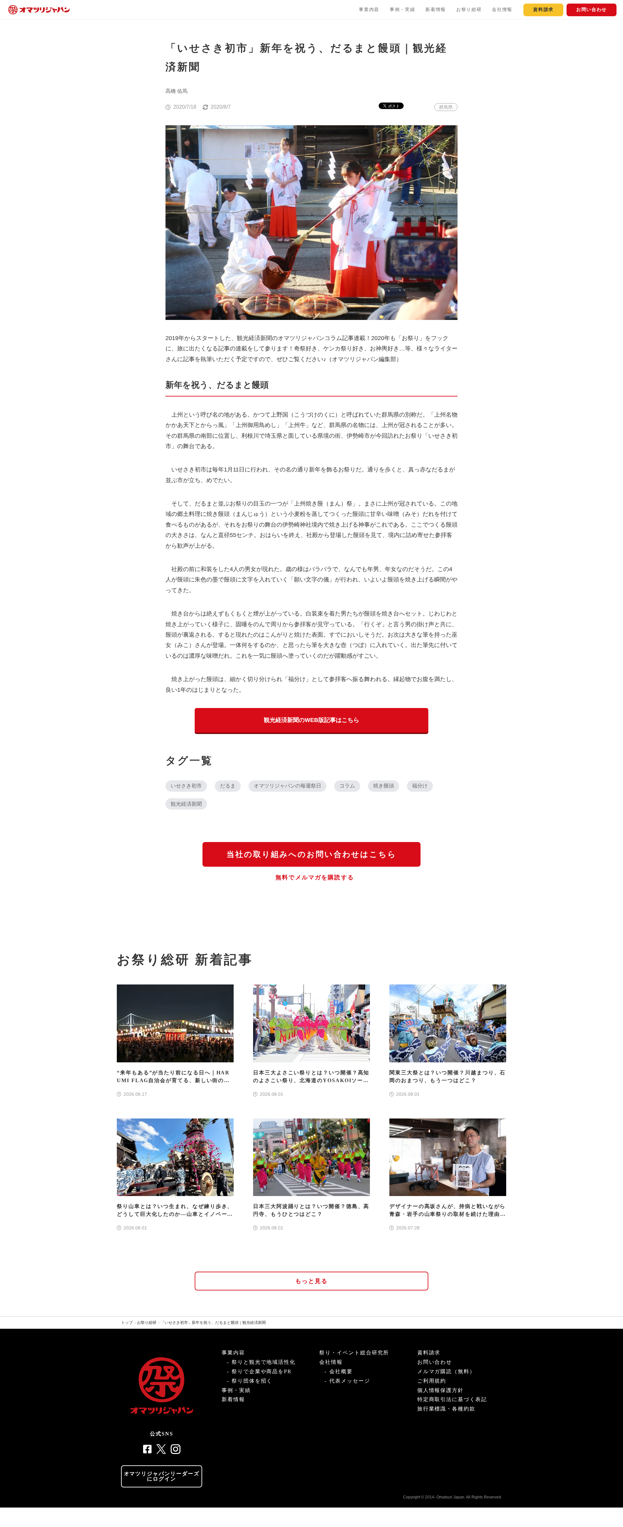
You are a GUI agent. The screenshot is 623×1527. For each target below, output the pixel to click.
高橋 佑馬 (176, 91)
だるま (228, 785)
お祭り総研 (469, 9)
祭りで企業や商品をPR (262, 1371)
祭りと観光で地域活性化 (264, 1362)
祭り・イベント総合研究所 (354, 1352)
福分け (420, 785)
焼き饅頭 (383, 785)
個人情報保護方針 (440, 1390)
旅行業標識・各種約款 (446, 1408)
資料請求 (543, 9)
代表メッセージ (349, 1381)
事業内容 (369, 9)
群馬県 (446, 107)
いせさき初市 (186, 785)
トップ (127, 1322)
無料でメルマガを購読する (314, 877)
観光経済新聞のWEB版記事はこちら (311, 720)
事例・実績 (402, 9)
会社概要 (341, 1371)
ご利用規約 (431, 1381)
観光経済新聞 (186, 804)
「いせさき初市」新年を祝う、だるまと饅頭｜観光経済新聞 (213, 1322)
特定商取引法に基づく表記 (452, 1399)
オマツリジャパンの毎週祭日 (287, 785)
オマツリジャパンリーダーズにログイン (162, 1476)
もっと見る (311, 1281)
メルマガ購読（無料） (446, 1371)
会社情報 (502, 9)
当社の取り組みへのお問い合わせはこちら (311, 854)
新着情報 (435, 9)
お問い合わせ (591, 9)
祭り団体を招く (252, 1381)
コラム (347, 785)
